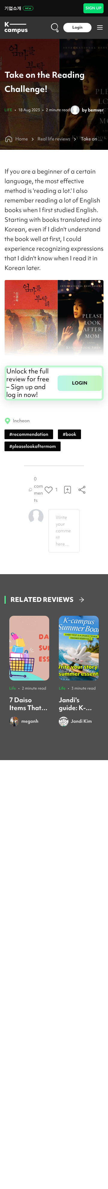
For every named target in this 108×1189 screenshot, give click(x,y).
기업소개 (12, 8)
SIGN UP (93, 8)
